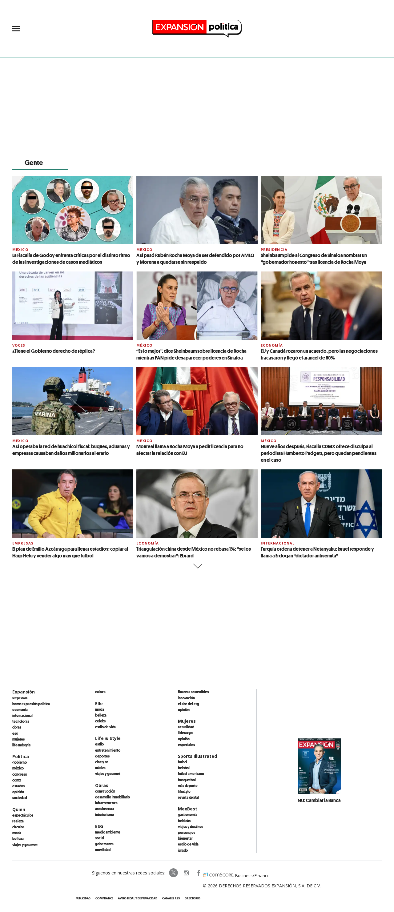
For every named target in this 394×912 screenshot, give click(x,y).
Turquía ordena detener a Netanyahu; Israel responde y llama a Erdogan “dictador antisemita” (317, 552)
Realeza (18, 821)
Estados (18, 786)
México (20, 249)
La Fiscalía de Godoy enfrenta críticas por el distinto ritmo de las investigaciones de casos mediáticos (71, 258)
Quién (18, 809)
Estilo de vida (105, 726)
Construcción (105, 791)
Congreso (19, 774)
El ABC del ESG (188, 703)
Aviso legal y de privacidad (137, 898)
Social (99, 838)
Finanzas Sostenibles (193, 691)
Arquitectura (104, 808)
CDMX (16, 780)
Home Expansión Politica (31, 703)
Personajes (186, 832)
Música (100, 767)
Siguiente (197, 566)
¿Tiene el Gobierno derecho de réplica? (53, 351)
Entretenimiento (107, 750)
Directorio (192, 898)
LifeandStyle (21, 745)
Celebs (100, 721)
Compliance (104, 898)
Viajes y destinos (190, 826)
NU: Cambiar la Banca (319, 800)
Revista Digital (188, 797)
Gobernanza (104, 843)
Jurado (183, 850)
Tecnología (20, 721)
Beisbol (184, 767)
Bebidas (184, 820)
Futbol (182, 762)
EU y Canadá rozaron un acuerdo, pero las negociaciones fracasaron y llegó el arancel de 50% (319, 354)
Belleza (18, 838)
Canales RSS (171, 898)
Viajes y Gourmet (25, 844)
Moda (16, 832)
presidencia (274, 249)
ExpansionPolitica (198, 873)
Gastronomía (187, 814)
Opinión (18, 791)
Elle (99, 703)
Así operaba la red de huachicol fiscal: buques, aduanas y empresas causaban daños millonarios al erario (71, 449)
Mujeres (18, 739)
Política (20, 756)
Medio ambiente (107, 832)
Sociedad (19, 797)
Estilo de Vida (188, 844)
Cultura (100, 691)
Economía (272, 345)
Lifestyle (184, 791)
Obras (16, 727)
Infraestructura (106, 803)
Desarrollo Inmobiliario (112, 797)
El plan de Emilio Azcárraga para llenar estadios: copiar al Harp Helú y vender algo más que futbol (70, 552)
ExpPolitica (173, 873)
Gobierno (19, 762)
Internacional (278, 543)
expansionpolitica (186, 873)
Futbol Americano (191, 773)
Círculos (18, 827)
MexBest (187, 809)
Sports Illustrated (197, 756)
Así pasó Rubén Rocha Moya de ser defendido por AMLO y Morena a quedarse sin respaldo (195, 258)
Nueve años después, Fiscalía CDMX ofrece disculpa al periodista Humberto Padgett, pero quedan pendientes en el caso (318, 453)
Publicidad (83, 898)
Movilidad (103, 849)
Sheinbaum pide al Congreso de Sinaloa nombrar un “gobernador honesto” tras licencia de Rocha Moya (314, 258)
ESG (15, 733)
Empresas (23, 543)
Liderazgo (185, 732)
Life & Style (108, 738)
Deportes (102, 756)
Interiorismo (104, 814)
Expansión (23, 692)
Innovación (186, 698)
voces (19, 345)
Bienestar (185, 838)
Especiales (186, 744)
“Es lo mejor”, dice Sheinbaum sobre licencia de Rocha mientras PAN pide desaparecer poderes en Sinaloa (191, 354)
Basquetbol (187, 779)
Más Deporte (188, 785)
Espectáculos (22, 815)
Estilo (99, 744)
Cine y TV (101, 762)
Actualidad (186, 726)
